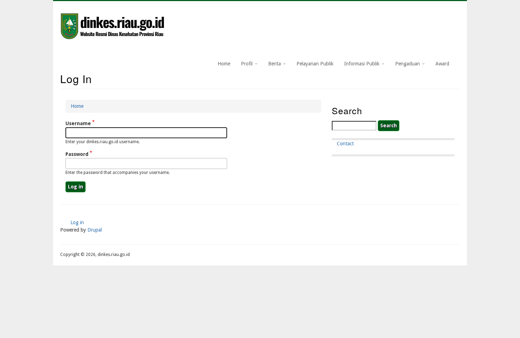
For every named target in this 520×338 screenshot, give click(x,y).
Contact (345, 143)
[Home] (113, 27)
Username (78, 123)
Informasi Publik (362, 63)
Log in (77, 222)
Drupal (94, 230)
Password (76, 154)
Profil (247, 63)
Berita (275, 63)
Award (442, 63)
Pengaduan (408, 63)
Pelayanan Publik (315, 63)
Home (224, 63)
